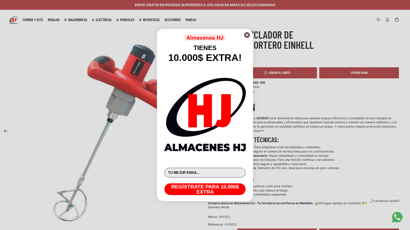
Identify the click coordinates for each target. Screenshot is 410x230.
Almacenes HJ (205, 37)
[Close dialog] (247, 35)
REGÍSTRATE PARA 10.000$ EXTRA (205, 189)
